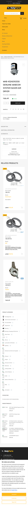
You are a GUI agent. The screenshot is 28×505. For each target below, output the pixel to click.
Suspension (5, 46)
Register (18, 3)
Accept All (14, 494)
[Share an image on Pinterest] (18, 109)
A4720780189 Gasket (14, 435)
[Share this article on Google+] (16, 109)
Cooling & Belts (6, 44)
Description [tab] (4, 126)
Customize (14, 498)
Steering (6, 328)
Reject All (14, 502)
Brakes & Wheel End (7, 36)
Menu (5, 18)
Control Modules (8, 371)
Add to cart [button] (22, 208)
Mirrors (6, 339)
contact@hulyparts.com (8, 459)
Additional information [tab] (7, 130)
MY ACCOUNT (9, 1)
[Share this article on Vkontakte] (21, 109)
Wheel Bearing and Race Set (11, 188)
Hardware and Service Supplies (11, 350)
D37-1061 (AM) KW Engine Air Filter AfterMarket (16, 408)
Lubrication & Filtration (10, 342)
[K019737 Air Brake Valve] (5, 417)
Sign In (14, 3)
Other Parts (7, 334)
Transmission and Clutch (10, 319)
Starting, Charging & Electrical (11, 331)
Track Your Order (6, 23)
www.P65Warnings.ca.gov (14, 154)
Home (3, 20)
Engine (4, 38)
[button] (23, 65)
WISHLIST (19, 1)
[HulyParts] (14, 9)
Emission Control (8, 362)
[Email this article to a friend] (23, 109)
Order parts (5, 26)
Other (3, 337)
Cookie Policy (14, 490)
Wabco (7, 119)
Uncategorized (8, 316)
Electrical (7, 365)
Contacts (4, 50)
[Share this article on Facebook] (10, 109)
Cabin (6, 375)
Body (3, 41)
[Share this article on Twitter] (13, 109)
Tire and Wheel (8, 322)
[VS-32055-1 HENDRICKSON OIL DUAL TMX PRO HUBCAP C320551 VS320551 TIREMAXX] (5, 429)
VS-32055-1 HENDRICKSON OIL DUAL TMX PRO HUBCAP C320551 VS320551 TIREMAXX (16, 430)
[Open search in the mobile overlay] (14, 13)
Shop (3, 29)
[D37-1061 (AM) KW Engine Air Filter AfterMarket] (5, 407)
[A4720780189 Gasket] (5, 436)
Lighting (6, 345)
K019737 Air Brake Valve (14, 414)
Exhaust (6, 356)
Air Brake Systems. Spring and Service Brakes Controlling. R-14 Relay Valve (16, 422)
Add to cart (17, 103)
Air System (5, 33)
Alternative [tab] (4, 133)
